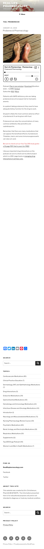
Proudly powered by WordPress (24, 544)
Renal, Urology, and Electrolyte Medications (18, 429)
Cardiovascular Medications (13, 376)
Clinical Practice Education (12, 380)
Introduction (7, 412)
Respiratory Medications (12, 433)
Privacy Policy (8, 525)
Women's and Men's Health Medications (17, 446)
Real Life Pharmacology (15, 5)
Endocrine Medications (11, 396)
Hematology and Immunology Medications (18, 404)
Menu (23, 14)
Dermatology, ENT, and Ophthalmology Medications (21, 385)
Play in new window (17, 86)
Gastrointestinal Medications (13, 400)
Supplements (8, 438)
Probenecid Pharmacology (15, 30)
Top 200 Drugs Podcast (11, 442)
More (17, 91)
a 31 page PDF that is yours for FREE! (16, 146)
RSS (12, 91)
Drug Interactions (9, 391)
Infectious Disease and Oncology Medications (19, 408)
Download (28, 86)
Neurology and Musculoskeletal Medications (19, 417)
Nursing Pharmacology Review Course (17, 421)
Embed (17, 89)
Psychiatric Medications (11, 425)
